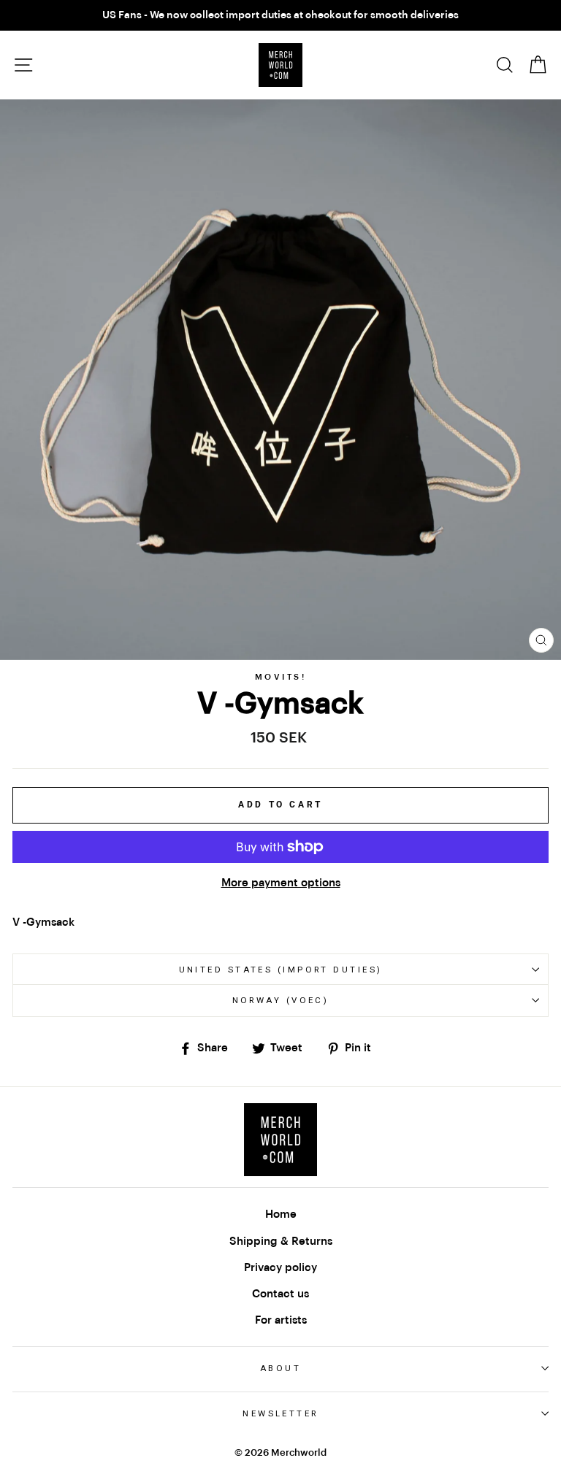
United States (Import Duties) (281, 969)
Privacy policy (280, 1267)
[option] (280, 15)
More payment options (280, 883)
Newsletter (280, 1413)
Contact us (280, 1294)
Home (281, 1214)
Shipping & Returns (280, 1241)
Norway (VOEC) (280, 1000)
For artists (281, 1320)
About (280, 1368)
